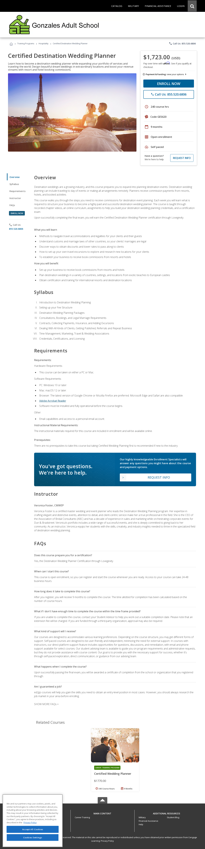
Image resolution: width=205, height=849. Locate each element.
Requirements (17, 191)
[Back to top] (102, 812)
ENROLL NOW (168, 83)
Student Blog (173, 817)
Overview (14, 177)
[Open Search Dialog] (192, 6)
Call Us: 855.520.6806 (182, 43)
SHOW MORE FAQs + (46, 704)
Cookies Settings (32, 837)
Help (141, 824)
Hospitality (44, 43)
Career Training (82, 817)
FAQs (12, 205)
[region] (33, 820)
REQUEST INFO (182, 158)
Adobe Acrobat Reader (52, 401)
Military (142, 817)
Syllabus (14, 184)
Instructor (15, 198)
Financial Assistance (148, 820)
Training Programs (25, 43)
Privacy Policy (107, 840)
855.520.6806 (16, 228)
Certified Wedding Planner (112, 774)
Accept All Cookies (32, 829)
